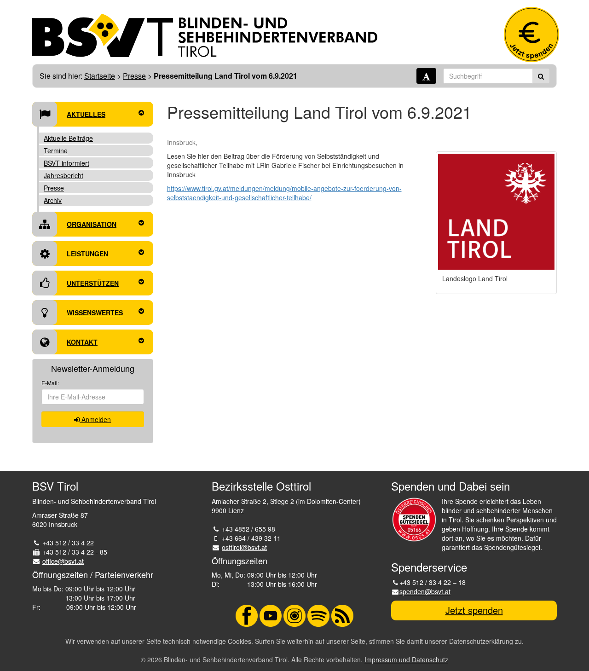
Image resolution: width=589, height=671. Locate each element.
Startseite (99, 75)
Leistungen (87, 253)
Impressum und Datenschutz (406, 659)
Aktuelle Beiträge (68, 138)
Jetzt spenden (474, 610)
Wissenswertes (95, 312)
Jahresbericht (63, 175)
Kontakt (82, 342)
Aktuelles (86, 114)
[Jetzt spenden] (531, 34)
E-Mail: (50, 383)
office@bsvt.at (63, 561)
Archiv (53, 200)
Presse (134, 75)
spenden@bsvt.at (424, 591)
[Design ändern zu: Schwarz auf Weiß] (426, 76)
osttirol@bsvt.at (244, 547)
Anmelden (95, 419)
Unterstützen (93, 283)
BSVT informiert (66, 163)
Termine (56, 150)
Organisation (91, 224)
